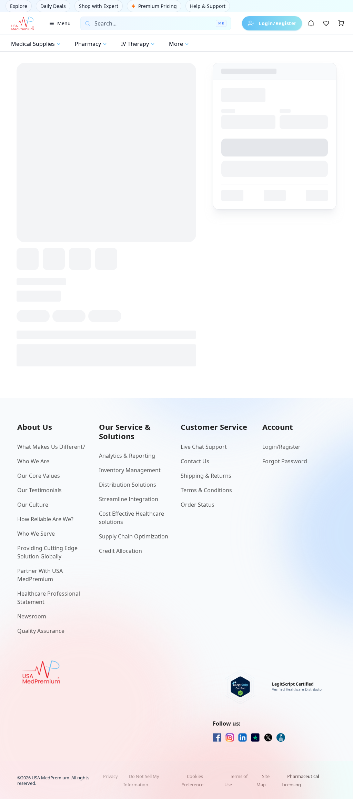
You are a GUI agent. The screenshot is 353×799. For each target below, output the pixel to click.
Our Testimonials (39, 490)
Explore (18, 6)
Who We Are (33, 461)
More (176, 44)
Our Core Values (38, 475)
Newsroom (31, 616)
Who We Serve (36, 533)
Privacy (110, 776)
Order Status (197, 504)
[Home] (22, 23)
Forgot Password (284, 461)
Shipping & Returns (206, 475)
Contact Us (195, 461)
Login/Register (277, 23)
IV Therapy (135, 44)
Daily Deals (53, 6)
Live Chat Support (204, 447)
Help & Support (207, 6)
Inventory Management (130, 470)
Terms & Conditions (206, 490)
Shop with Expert (98, 6)
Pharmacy (88, 44)
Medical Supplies (33, 44)
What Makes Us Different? (51, 447)
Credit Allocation (120, 551)
